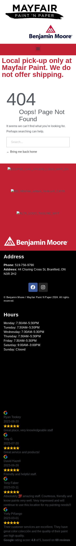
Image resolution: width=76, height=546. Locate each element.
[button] (38, 49)
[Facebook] (33, 287)
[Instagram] (43, 287)
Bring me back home (23, 151)
